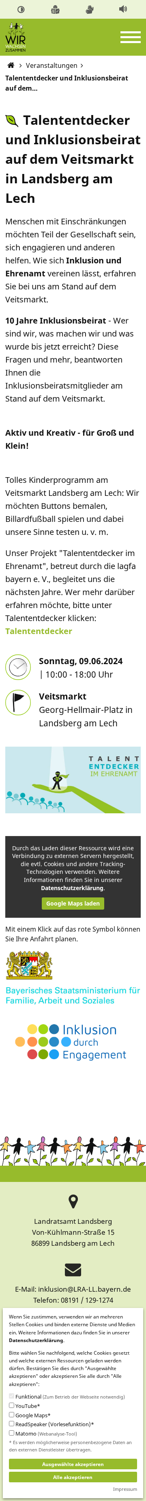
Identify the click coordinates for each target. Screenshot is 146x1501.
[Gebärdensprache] (90, 8)
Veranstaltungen (51, 65)
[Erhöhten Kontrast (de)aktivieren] (22, 8)
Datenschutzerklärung (72, 888)
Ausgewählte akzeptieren (73, 1464)
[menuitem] (22, 9)
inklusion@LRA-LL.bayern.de (84, 1289)
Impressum (125, 1489)
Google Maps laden (73, 903)
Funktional (69, 1396)
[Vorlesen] (124, 8)
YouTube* (27, 1406)
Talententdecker (38, 631)
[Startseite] (10, 65)
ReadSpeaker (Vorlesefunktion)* (54, 1424)
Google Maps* (32, 1415)
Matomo (45, 1433)
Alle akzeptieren (72, 1477)
